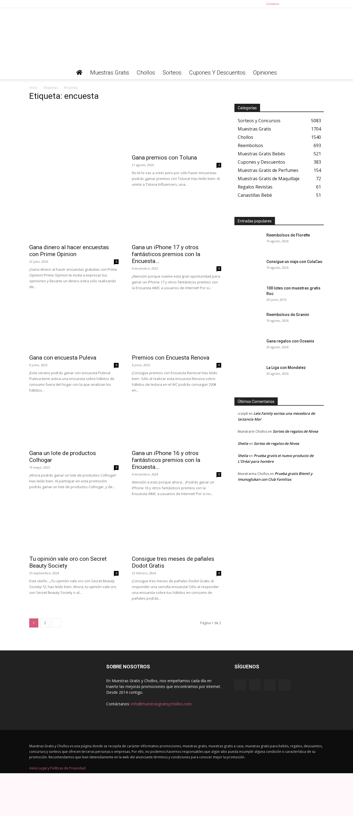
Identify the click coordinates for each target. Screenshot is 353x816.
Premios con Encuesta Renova (170, 357)
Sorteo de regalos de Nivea (295, 431)
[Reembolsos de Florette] (248, 242)
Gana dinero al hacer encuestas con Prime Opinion (69, 250)
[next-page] (56, 623)
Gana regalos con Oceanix (290, 341)
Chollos (146, 72)
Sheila (243, 443)
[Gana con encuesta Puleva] (74, 329)
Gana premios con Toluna (164, 157)
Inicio (33, 87)
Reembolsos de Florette (288, 235)
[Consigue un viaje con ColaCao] (248, 268)
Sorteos (172, 72)
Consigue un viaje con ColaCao (294, 261)
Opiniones (265, 72)
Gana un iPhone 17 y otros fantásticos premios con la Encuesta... (166, 254)
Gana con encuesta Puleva (62, 357)
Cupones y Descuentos (217, 72)
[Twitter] (319, 4)
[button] (317, 73)
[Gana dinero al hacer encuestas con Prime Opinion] (74, 218)
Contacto (272, 4)
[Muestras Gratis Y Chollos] (176, 37)
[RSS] (310, 4)
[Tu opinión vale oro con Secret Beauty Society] (74, 530)
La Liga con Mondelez (286, 367)
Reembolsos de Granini (287, 314)
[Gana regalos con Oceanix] (248, 348)
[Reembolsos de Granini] (248, 321)
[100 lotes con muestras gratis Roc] (248, 295)
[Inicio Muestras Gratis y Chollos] (79, 72)
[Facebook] (292, 4)
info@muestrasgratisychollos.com (161, 703)
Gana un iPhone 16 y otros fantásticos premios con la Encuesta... (166, 460)
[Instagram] (301, 4)
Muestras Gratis (109, 72)
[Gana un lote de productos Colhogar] (74, 424)
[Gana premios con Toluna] (176, 129)
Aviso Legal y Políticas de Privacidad (57, 768)
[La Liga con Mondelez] (248, 374)
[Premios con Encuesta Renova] (176, 329)
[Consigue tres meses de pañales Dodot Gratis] (176, 530)
